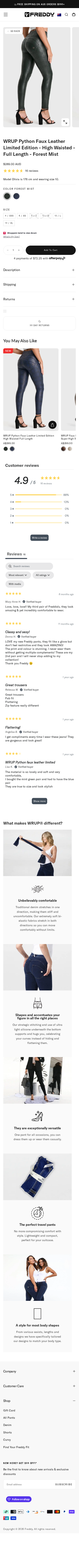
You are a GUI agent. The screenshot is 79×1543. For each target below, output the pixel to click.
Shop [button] (6, 1401)
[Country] (59, 15)
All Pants (9, 1417)
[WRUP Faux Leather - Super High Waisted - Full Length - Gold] (70, 449)
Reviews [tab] (16, 553)
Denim (7, 1425)
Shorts (7, 1432)
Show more (39, 801)
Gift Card (9, 1410)
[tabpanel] (39, 685)
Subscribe (63, 1484)
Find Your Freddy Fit (16, 1447)
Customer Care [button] (13, 1386)
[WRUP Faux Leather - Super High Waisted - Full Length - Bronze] (63, 449)
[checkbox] (14, 584)
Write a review (39, 537)
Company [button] (9, 1371)
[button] (5, 14)
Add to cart (51, 250)
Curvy (7, 1439)
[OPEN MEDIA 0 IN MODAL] (65, 122)
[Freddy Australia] (39, 14)
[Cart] (74, 15)
